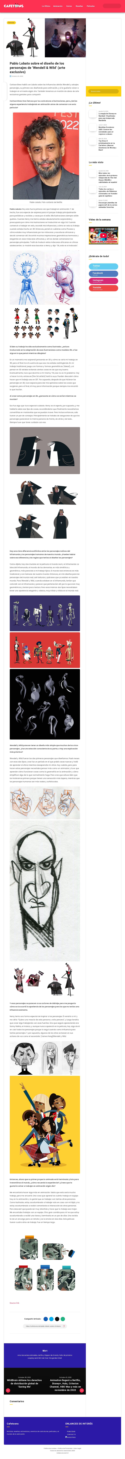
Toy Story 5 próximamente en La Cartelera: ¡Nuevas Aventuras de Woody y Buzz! (107, 145)
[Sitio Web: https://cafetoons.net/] (42, 1363)
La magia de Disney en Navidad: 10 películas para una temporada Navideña (107, 117)
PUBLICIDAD (71, 1431)
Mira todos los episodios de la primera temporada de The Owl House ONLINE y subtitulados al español (108, 177)
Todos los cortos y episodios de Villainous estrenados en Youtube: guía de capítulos (108, 192)
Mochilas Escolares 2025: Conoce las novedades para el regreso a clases (106, 130)
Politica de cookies (50, 1448)
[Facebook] (107, 6)
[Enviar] (116, 91)
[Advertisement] (103, 52)
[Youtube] (117, 6)
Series (69, 6)
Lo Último (46, 6)
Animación (57, 6)
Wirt (44, 1350)
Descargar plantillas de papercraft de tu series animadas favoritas (108, 205)
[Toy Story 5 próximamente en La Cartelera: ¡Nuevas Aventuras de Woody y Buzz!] (93, 141)
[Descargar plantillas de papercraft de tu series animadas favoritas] (93, 203)
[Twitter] (110, 6)
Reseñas (79, 6)
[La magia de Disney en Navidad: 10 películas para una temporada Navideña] (93, 114)
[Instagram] (113, 6)
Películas (91, 6)
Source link (14, 1303)
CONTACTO (71, 1434)
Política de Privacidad (65, 1448)
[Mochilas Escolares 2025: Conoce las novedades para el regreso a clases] (93, 127)
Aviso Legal (77, 1448)
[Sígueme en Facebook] (47, 1363)
